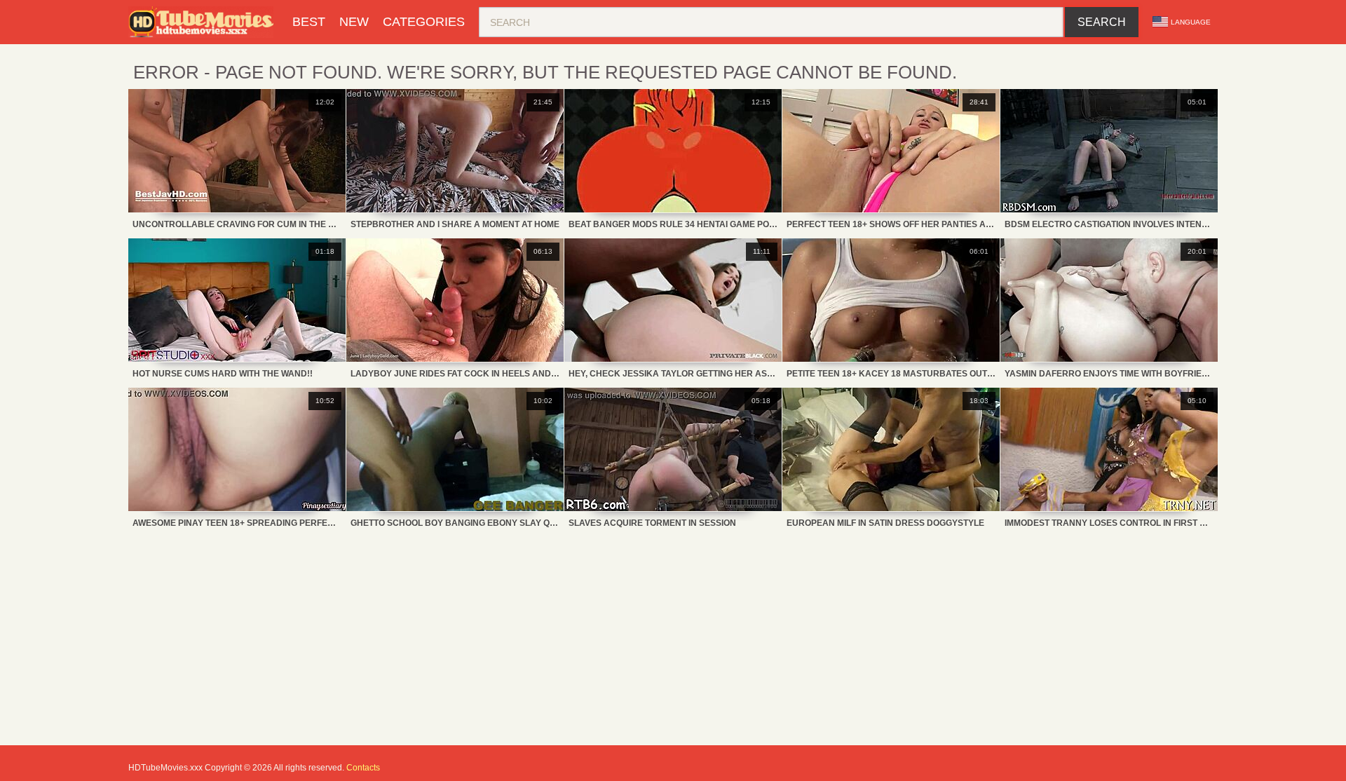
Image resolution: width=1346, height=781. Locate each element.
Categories (424, 22)
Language (1191, 22)
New (354, 22)
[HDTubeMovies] (203, 22)
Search (1102, 22)
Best (308, 22)
